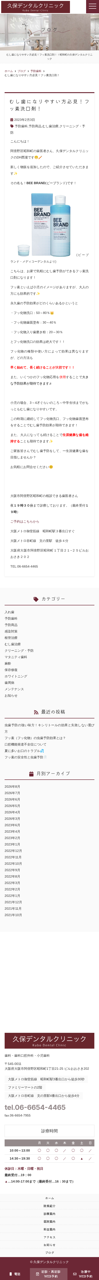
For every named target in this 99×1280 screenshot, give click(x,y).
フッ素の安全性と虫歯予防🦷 (26, 757)
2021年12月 (13, 902)
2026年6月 (12, 799)
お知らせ (11, 695)
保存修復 (11, 670)
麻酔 (8, 663)
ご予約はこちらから (24, 521)
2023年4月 (12, 831)
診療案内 (49, 1213)
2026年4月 (12, 812)
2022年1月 (12, 896)
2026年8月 (12, 786)
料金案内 (49, 1229)
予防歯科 (21, 126)
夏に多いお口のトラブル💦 (24, 751)
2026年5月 (12, 806)
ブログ (49, 1252)
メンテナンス (14, 689)
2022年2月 (12, 889)
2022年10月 (13, 863)
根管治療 (11, 638)
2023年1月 (12, 844)
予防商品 (35, 126)
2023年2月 (12, 838)
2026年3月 (12, 818)
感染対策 (11, 631)
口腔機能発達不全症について (26, 744)
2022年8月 (12, 876)
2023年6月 (12, 825)
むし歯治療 (50, 126)
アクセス (49, 1237)
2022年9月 (12, 870)
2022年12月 (13, 851)
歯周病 (9, 682)
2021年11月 (13, 908)
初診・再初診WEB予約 (51, 1273)
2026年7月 (12, 793)
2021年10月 (13, 915)
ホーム (49, 1198)
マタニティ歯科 (16, 657)
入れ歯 (9, 612)
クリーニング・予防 (19, 650)
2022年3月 (12, 883)
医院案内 (49, 1221)
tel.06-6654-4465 (35, 1107)
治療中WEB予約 (86, 1273)
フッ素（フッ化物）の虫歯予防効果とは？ (35, 738)
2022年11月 (13, 857)
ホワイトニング (16, 676)
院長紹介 (49, 1206)
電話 (17, 1274)
